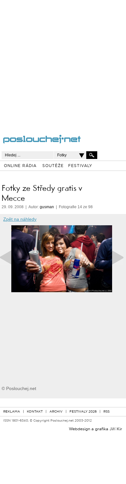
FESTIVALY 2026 (83, 412)
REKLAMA (11, 412)
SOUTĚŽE (53, 166)
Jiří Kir (116, 429)
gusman (47, 207)
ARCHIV (56, 412)
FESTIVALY (80, 166)
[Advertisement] (63, 63)
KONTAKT (35, 412)
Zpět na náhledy (20, 219)
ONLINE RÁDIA (20, 166)
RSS (106, 412)
